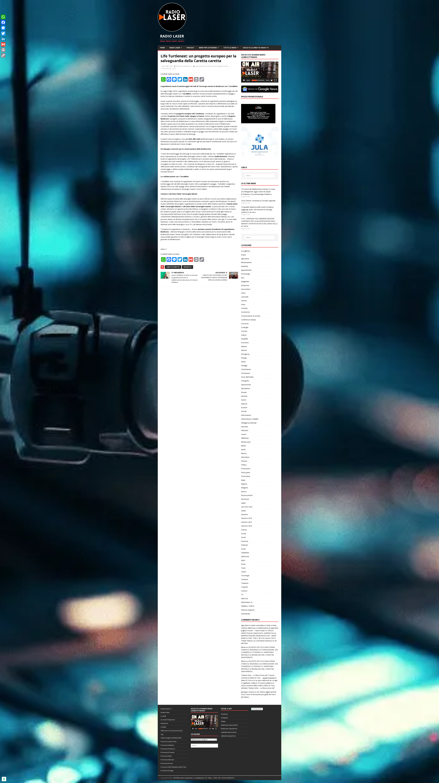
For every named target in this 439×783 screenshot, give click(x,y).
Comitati (244, 308)
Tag (162, 734)
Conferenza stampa (248, 320)
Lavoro (243, 434)
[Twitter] (3, 33)
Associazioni (245, 289)
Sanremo (244, 514)
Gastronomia (246, 385)
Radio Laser (175, 48)
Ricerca (243, 491)
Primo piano (245, 472)
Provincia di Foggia (167, 771)
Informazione (166, 68)
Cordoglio (244, 327)
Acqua (243, 255)
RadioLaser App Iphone (229, 729)
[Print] (3, 50)
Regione (244, 484)
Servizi (243, 537)
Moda (243, 449)
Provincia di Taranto (167, 752)
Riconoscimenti (246, 495)
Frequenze (164, 723)
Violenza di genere (248, 610)
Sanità (243, 511)
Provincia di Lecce (167, 763)
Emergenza (245, 354)
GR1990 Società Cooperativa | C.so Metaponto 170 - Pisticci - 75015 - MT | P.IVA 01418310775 (204, 778)
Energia (244, 358)
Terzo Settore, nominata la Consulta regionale (258, 201)
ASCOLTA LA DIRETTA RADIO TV (256, 48)
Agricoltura (245, 259)
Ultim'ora (244, 598)
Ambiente (244, 266)
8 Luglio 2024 (168, 66)
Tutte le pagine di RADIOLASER (171, 738)
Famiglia (219, 66)
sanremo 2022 (246, 522)
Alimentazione (246, 262)
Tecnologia (245, 575)
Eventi (214, 66)
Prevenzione (245, 468)
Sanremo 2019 (246, 518)
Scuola (243, 533)
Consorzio (245, 323)
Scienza (244, 530)
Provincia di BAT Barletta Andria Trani (173, 767)
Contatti (163, 727)
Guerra (243, 400)
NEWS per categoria (208, 48)
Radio (243, 480)
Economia (245, 342)
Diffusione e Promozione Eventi (171, 731)
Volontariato (245, 614)
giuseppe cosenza (247, 692)
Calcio (243, 293)
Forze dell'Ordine (247, 377)
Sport (243, 560)
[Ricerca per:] (260, 176)
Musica (243, 453)
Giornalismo (245, 388)
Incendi (243, 411)
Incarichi (244, 407)
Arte (242, 278)
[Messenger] (3, 28)
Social (243, 549)
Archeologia (245, 274)
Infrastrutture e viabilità (249, 419)
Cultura (208, 66)
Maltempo (245, 438)
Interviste (244, 427)
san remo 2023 (246, 507)
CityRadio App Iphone (228, 736)
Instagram (224, 718)
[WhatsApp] (3, 17)
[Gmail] (3, 44)
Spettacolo (245, 556)
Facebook (224, 714)
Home (162, 48)
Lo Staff (163, 716)
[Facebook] (3, 22)
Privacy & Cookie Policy (169, 741)
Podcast (190, 48)
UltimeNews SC (247, 602)
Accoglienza (245, 251)
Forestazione (246, 369)
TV (242, 595)
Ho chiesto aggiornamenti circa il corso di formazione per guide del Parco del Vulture (258, 694)
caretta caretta (173, 267)
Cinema (244, 301)
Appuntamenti (200, 66)
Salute (243, 503)
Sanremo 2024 (246, 526)
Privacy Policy (257, 709)
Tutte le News (229, 48)
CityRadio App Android (228, 732)
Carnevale (244, 297)
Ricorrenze (245, 499)
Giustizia (244, 396)
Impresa (244, 404)
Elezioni (244, 350)
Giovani (225, 66)
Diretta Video (165, 712)
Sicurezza (244, 541)
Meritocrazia (245, 442)
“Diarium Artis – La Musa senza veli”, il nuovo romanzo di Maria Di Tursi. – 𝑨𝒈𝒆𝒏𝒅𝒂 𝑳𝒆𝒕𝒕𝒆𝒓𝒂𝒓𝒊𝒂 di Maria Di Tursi (258, 677)
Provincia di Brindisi (167, 760)
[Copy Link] (3, 55)
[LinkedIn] (3, 39)
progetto (187, 267)
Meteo (243, 446)
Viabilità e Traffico (247, 606)
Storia (243, 564)
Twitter (223, 721)
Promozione (245, 476)
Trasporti (244, 587)
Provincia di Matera (167, 745)
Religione (244, 488)
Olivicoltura (245, 457)
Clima (243, 304)
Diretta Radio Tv (166, 709)
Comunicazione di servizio (250, 316)
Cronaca (244, 331)
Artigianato (245, 281)
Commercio (245, 312)
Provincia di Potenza (168, 749)
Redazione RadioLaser (184, 66)
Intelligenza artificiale (249, 423)
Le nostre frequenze (168, 720)
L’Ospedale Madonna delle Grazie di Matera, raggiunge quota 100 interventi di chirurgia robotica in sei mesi (257, 209)
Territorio (244, 579)
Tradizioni (244, 583)
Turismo (244, 591)
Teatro (243, 572)
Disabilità (244, 339)
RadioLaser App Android (229, 725)
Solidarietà (245, 553)
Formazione (245, 373)
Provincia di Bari (166, 756)
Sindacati (244, 545)
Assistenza (245, 285)
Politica (243, 465)
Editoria (244, 346)
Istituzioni (244, 430)
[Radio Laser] (172, 30)
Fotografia (245, 381)
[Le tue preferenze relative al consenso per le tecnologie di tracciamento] (4, 779)
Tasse (243, 568)
